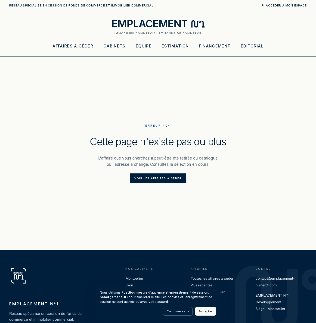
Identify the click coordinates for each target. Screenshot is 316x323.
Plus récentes (202, 285)
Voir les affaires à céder (158, 178)
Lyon (129, 285)
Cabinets (114, 46)
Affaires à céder (73, 46)
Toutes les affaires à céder (212, 278)
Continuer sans (178, 311)
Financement (215, 46)
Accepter (206, 311)
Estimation (175, 46)
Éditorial (252, 46)
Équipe (144, 46)
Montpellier (134, 278)
